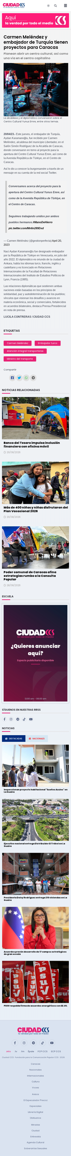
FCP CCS (42, 1051)
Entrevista (35, 1136)
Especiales (35, 1106)
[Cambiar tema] (48, 5)
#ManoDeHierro (43, 222)
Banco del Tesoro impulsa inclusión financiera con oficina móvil (32, 444)
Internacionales (35, 1075)
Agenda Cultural (35, 1142)
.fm (22, 1051)
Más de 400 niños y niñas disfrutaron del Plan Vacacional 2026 (36, 509)
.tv (15, 1051)
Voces (35, 1087)
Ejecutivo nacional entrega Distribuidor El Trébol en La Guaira (34, 844)
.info (8, 1051)
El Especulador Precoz (36, 1100)
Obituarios (35, 1118)
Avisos (35, 1094)
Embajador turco (47, 343)
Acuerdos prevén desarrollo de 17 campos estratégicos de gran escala (35, 953)
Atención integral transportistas (25, 351)
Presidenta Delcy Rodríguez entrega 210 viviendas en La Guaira (35, 898)
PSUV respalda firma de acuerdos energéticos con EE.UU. (36, 1005)
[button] (35, 653)
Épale (31, 1051)
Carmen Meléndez (17, 343)
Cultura (35, 1081)
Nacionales (35, 1069)
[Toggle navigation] (65, 6)
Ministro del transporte (20, 358)
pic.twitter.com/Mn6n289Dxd (26, 228)
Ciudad (35, 1130)
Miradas (35, 1124)
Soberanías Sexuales (35, 1148)
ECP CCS (56, 1051)
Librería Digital (35, 1112)
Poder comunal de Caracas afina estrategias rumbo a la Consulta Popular (30, 575)
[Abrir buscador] (55, 5)
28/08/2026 (13, 585)
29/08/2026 (13, 452)
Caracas (35, 1064)
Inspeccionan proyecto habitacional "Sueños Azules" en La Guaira (36, 790)
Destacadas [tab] (15, 738)
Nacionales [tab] (39, 738)
